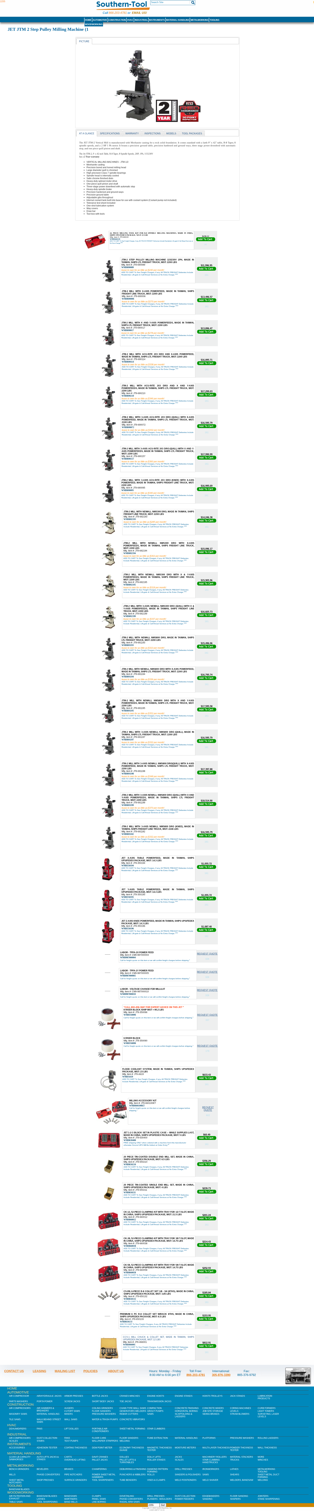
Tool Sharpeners (103, 1480)
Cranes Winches (130, 1396)
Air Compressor (19, 1396)
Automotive (100, 20)
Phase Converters (48, 1474)
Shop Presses (45, 1480)
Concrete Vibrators (132, 1419)
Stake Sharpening (269, 1499)
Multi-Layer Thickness (216, 1447)
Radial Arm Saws (130, 1502)
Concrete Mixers (213, 1408)
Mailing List (65, 1371)
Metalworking (199, 20)
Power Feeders (184, 1499)
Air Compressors (20, 1408)
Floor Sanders (101, 1411)
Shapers (235, 1499)
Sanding (207, 1499)
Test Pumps (71, 1441)
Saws (150, 1414)
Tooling (214, 20)
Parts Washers (18, 1401)
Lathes (234, 1469)
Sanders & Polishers (188, 1474)
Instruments (157, 20)
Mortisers (70, 1499)
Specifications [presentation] (110, 133)
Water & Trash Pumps (105, 1419)
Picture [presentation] (84, 41)
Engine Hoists (155, 1396)
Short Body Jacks (103, 1401)
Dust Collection (47, 1438)
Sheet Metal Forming (132, 1428)
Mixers (68, 1414)
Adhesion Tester (47, 1447)
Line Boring (99, 1502)
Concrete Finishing (187, 1408)
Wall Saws (70, 1419)
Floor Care (99, 1438)
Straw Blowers (239, 1414)
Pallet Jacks (100, 1460)
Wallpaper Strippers (105, 1441)
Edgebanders (210, 1496)
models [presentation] (171, 133)
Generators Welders (133, 1411)
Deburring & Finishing (133, 1469)
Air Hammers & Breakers (45, 1409)
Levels (234, 1411)
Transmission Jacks (159, 1401)
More (261, 1457)
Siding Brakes (210, 1414)
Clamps (96, 1496)
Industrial (141, 20)
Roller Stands (156, 1460)
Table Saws (16, 1502)
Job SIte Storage (212, 1411)
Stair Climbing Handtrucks (211, 1461)
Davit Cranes (100, 1457)
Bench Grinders (19, 1469)
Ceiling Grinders (102, 1408)
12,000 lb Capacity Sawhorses (20, 1458)
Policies (90, 1371)
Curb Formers (266, 1408)
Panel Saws (99, 1499)
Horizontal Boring (186, 1411)
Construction (117, 20)
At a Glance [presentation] (86, 133)
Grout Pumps (155, 1411)
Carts (68, 1457)
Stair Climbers (156, 1428)
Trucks (234, 1460)
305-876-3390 (221, 1375)
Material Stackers (241, 1457)
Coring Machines (240, 1408)
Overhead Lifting (74, 1460)
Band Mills (70, 1502)
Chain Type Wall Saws (133, 1408)
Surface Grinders (75, 1480)
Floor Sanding (239, 1496)
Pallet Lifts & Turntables (128, 1461)
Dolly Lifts (154, 1457)
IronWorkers (210, 1469)
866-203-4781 (118, 12)
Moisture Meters (185, 1447)
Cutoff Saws (72, 1411)
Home (88, 20)
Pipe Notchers (73, 1474)
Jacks (178, 1457)
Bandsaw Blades (19, 1489)
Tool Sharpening (47, 1502)
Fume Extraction (157, 1438)
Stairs (40, 1441)
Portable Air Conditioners (100, 1430)
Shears (234, 1474)
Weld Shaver (210, 1480)
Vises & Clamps (156, 1480)
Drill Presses (183, 1469)
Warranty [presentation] (132, 133)
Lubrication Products (265, 1397)
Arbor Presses (73, 1396)
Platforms (209, 1438)
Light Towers (266, 1411)
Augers (69, 1408)
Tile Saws (15, 1419)
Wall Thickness (267, 1447)
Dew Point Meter (102, 1447)
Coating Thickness (75, 1447)
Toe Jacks (126, 1401)
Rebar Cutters (129, 1414)
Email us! (139, 12)
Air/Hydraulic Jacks (49, 1396)
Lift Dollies (71, 1428)
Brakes (68, 1469)
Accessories (17, 1447)
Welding (125, 1441)
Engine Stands (183, 1396)
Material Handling (177, 20)
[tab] (84, 41)
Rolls (150, 1474)
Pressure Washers (104, 1414)
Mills (12, 1474)
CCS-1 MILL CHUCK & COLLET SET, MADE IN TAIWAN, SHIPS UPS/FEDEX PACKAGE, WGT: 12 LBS (158, 1338)
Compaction (154, 1408)
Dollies (124, 1457)
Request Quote (207, 953)
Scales (13, 1441)
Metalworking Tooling (266, 1470)
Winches (263, 1460)
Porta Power (45, 1401)
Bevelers (42, 1469)
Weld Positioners (185, 1480)
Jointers (263, 1496)
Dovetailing (127, 1496)
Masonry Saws (18, 1414)
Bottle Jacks (100, 1396)
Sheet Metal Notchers (16, 1481)
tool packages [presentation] (192, 133)
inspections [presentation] (152, 133)
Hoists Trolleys (212, 1396)
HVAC (130, 20)
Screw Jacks (72, 1401)
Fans (39, 1428)
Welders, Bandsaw (241, 1480)
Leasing (39, 1371)
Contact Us (14, 1371)
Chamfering (99, 1469)
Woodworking (93, 24)
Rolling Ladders (268, 1438)
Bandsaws (70, 1496)
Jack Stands (237, 1396)
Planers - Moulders (159, 1499)
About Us (116, 1371)
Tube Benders (128, 1480)
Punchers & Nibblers (133, 1474)
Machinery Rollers (214, 1457)
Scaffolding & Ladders (183, 1415)
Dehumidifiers (17, 1428)
